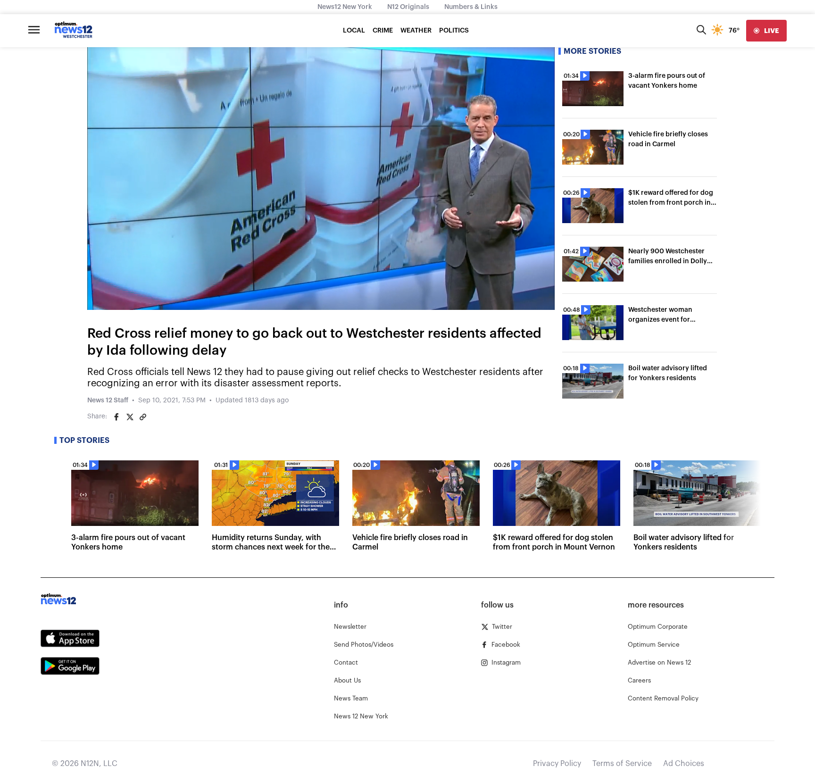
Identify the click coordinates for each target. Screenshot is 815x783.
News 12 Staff (107, 400)
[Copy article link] (143, 417)
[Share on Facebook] (116, 417)
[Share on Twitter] (129, 417)
